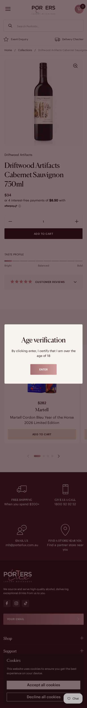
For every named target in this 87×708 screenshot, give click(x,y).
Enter (43, 369)
